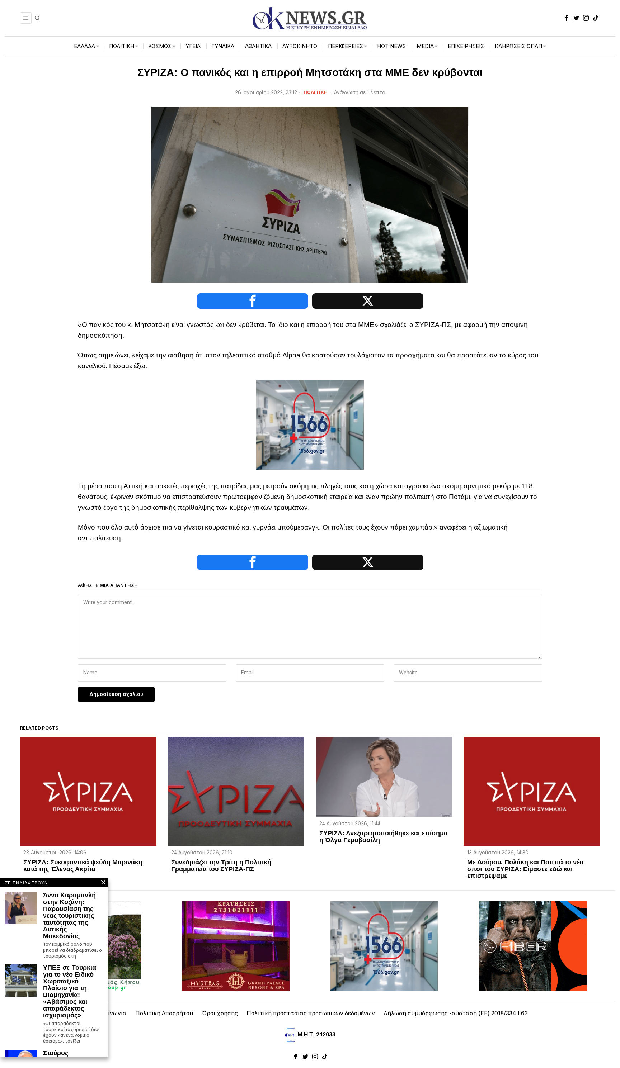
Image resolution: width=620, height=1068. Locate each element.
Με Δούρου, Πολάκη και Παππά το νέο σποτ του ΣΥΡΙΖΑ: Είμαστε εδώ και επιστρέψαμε (525, 869)
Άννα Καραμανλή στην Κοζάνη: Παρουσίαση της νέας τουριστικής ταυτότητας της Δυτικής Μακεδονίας (69, 915)
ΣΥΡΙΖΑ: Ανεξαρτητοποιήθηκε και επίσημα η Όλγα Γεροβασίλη (383, 837)
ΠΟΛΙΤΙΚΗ (316, 92)
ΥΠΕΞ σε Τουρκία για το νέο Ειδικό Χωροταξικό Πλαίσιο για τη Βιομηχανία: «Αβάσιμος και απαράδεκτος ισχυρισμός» (69, 991)
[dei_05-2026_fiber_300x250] (533, 945)
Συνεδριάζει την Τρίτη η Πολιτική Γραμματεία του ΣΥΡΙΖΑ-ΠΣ (221, 866)
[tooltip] (566, 18)
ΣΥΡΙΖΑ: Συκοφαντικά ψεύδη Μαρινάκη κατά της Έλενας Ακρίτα (82, 866)
